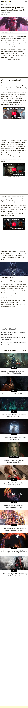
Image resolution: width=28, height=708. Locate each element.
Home (2, 4)
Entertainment (7, 4)
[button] (26, 1)
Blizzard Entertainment (18, 36)
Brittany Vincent (6, 12)
